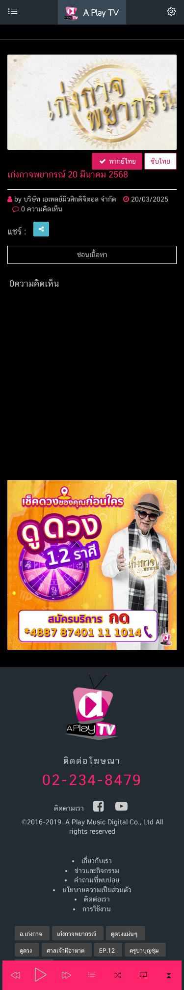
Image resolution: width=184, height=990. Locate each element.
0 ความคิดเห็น (40, 209)
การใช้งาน (96, 909)
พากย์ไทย (121, 161)
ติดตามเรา (69, 808)
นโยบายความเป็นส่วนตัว (96, 890)
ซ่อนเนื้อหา (92, 255)
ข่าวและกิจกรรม (97, 870)
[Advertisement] (92, 388)
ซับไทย (160, 161)
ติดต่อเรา (97, 899)
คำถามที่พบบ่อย (96, 880)
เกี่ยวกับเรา (96, 861)
